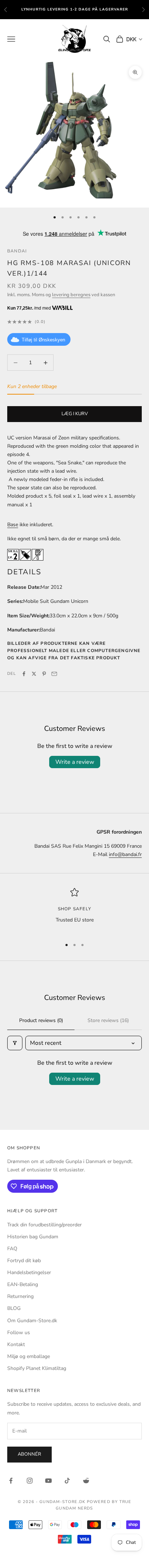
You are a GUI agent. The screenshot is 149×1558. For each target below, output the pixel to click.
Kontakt (16, 1344)
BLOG (14, 1308)
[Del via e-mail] (54, 674)
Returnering (20, 1296)
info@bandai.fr (125, 854)
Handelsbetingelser (29, 1272)
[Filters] (14, 1043)
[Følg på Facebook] (10, 1480)
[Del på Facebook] (24, 674)
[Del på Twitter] (34, 674)
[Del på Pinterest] (44, 674)
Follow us (18, 1332)
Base (12, 524)
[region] (74, 910)
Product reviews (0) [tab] (41, 1020)
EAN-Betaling (22, 1284)
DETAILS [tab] (24, 572)
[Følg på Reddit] (86, 1480)
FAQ (12, 1248)
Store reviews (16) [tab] (108, 1020)
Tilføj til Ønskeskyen (43, 339)
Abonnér (29, 1454)
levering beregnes (71, 294)
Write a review (74, 762)
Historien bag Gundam (32, 1236)
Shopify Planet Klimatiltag (36, 1368)
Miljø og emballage (28, 1356)
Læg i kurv (74, 413)
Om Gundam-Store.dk (32, 1320)
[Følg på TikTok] (67, 1480)
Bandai (17, 251)
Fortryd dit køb (24, 1260)
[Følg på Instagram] (29, 1480)
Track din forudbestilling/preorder (44, 1224)
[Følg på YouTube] (48, 1480)
